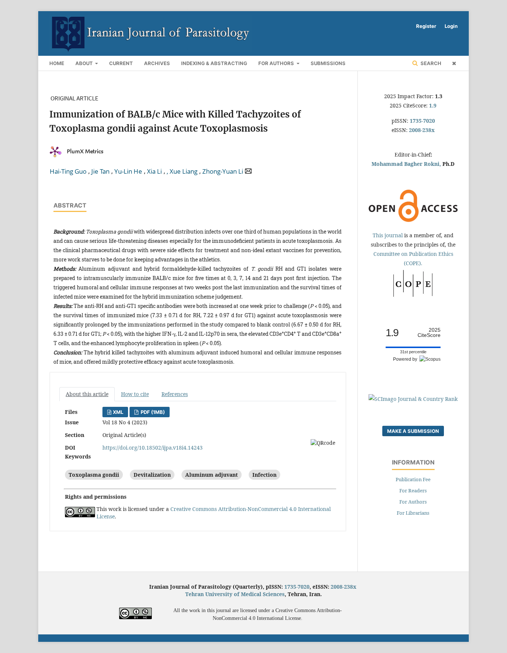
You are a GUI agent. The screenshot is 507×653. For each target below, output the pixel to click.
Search (430, 63)
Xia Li (154, 171)
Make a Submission (413, 431)
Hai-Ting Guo (68, 171)
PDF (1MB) (152, 412)
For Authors (276, 63)
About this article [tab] (87, 394)
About (84, 63)
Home (56, 63)
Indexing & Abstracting (214, 63)
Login (451, 26)
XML (118, 412)
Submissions (328, 63)
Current (121, 63)
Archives (157, 63)
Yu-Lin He (128, 171)
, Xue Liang (182, 171)
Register (426, 26)
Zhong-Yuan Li (222, 171)
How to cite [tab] (135, 394)
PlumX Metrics (85, 151)
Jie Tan (100, 171)
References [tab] (174, 394)
